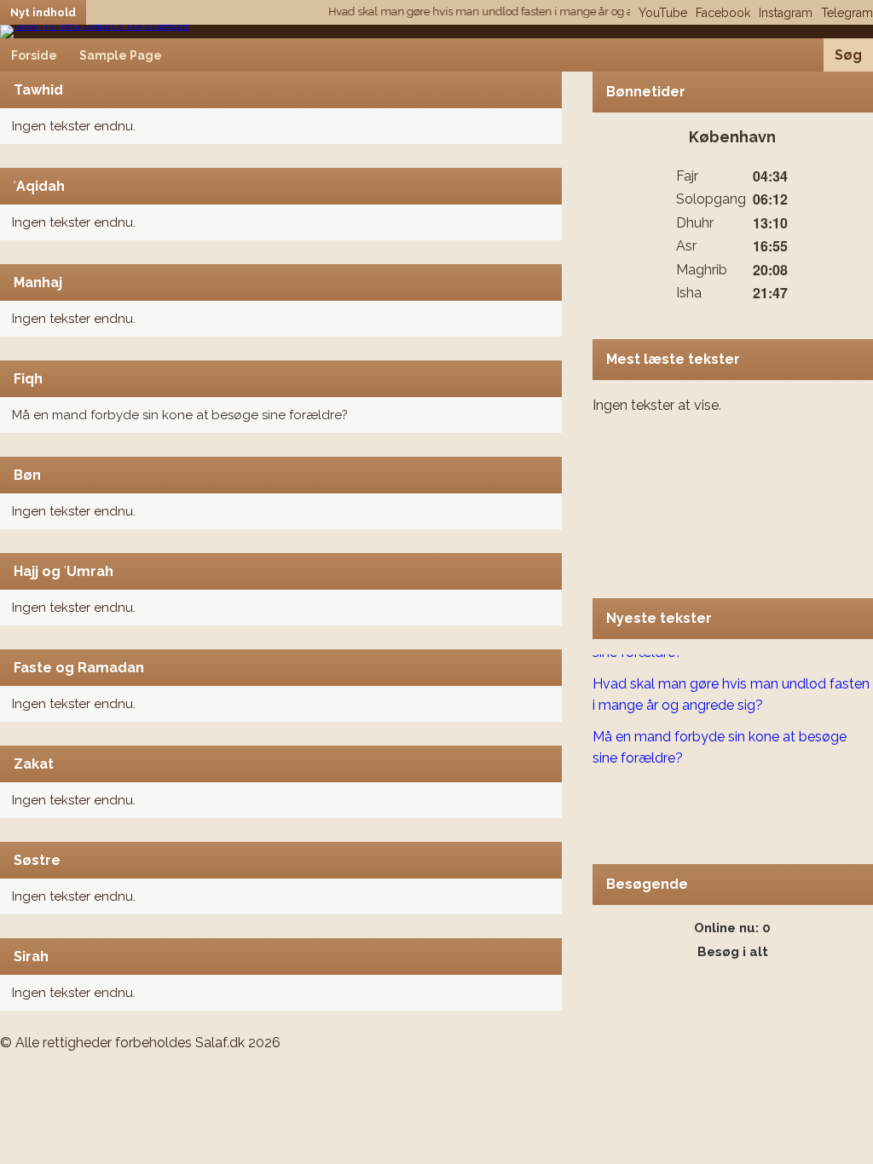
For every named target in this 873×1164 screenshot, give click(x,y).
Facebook (723, 13)
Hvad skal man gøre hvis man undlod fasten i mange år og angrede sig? (499, 11)
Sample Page (120, 55)
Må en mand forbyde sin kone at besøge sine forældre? (180, 415)
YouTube (663, 13)
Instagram (785, 13)
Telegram (847, 13)
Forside (34, 55)
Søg (848, 55)
